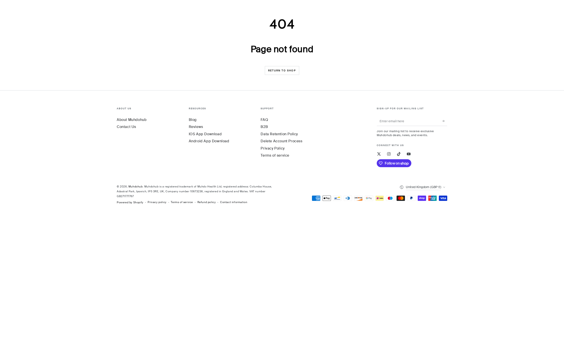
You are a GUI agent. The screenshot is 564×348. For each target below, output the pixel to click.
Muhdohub (135, 186)
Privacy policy (157, 202)
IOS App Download (205, 134)
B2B (264, 126)
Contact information (233, 202)
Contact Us (126, 126)
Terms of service (275, 155)
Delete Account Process (281, 141)
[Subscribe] (444, 121)
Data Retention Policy (279, 134)
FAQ (264, 119)
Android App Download (209, 141)
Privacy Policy (272, 148)
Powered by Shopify (130, 202)
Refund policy (206, 202)
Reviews (196, 126)
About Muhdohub (132, 119)
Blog (193, 119)
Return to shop (282, 70)
